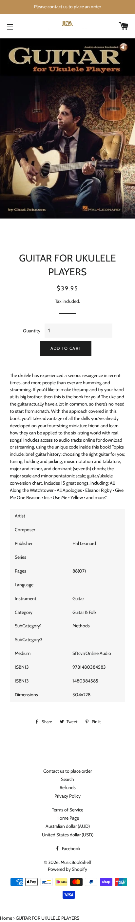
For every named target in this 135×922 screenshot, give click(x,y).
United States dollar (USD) (67, 835)
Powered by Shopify (67, 869)
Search (67, 779)
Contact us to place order (67, 771)
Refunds (68, 787)
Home (6, 918)
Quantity (31, 331)
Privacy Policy (67, 796)
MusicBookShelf (76, 862)
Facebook (70, 848)
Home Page (67, 818)
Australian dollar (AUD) (68, 826)
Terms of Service (67, 810)
